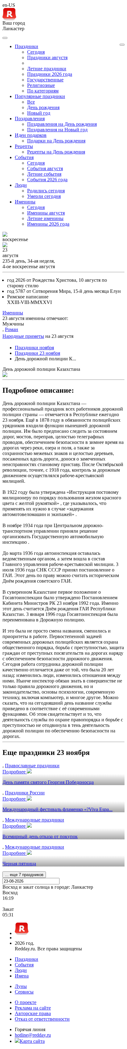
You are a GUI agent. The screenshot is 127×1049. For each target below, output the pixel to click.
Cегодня (36, 52)
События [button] (24, 157)
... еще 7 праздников (24, 874)
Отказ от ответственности (42, 1019)
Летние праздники (46, 68)
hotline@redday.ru (33, 1035)
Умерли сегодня (44, 196)
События (24, 964)
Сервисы (24, 991)
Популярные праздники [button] (40, 96)
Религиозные (41, 85)
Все (31, 101)
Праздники (26, 959)
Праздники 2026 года (49, 74)
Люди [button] (21, 185)
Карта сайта (32, 1041)
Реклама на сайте (33, 1007)
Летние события (44, 174)
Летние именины (45, 218)
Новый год (38, 113)
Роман (11, 329)
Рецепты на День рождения (56, 151)
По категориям (43, 90)
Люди (21, 970)
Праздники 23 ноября (37, 353)
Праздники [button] (26, 46)
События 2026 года (47, 179)
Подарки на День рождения (56, 140)
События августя (45, 168)
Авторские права (33, 1013)
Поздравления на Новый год (57, 129)
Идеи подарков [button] (31, 135)
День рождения (43, 107)
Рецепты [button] (24, 146)
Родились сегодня (46, 190)
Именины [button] (25, 201)
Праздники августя (47, 57)
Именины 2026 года (48, 224)
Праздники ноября (34, 347)
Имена (22, 975)
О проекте (25, 1002)
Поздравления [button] (30, 118)
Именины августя (46, 212)
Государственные (45, 79)
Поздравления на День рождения (62, 124)
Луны (21, 986)
